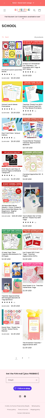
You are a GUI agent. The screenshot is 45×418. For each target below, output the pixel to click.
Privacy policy (11, 409)
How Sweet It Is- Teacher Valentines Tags (33, 286)
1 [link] (16, 358)
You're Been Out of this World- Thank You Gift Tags (32, 218)
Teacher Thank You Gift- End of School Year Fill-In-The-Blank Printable (33, 106)
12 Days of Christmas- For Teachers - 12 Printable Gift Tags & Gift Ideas (31, 66)
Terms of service (23, 409)
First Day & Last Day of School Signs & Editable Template (11, 171)
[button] (4, 10)
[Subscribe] (36, 380)
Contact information (23, 413)
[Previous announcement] (4, 3)
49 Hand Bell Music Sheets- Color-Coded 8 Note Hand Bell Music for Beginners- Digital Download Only (12, 209)
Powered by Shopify (23, 406)
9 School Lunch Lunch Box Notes (12, 71)
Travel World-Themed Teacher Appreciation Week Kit (31, 143)
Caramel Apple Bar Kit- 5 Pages (33, 175)
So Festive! (13, 406)
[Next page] (28, 357)
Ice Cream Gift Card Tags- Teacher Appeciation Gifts (31, 254)
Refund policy (36, 406)
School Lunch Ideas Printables (9, 105)
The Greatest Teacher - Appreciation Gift (32, 343)
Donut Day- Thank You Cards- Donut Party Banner (11, 329)
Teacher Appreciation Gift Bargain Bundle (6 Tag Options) (11, 297)
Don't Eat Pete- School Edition (11, 134)
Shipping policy (35, 409)
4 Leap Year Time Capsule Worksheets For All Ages (11, 254)
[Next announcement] (40, 3)
